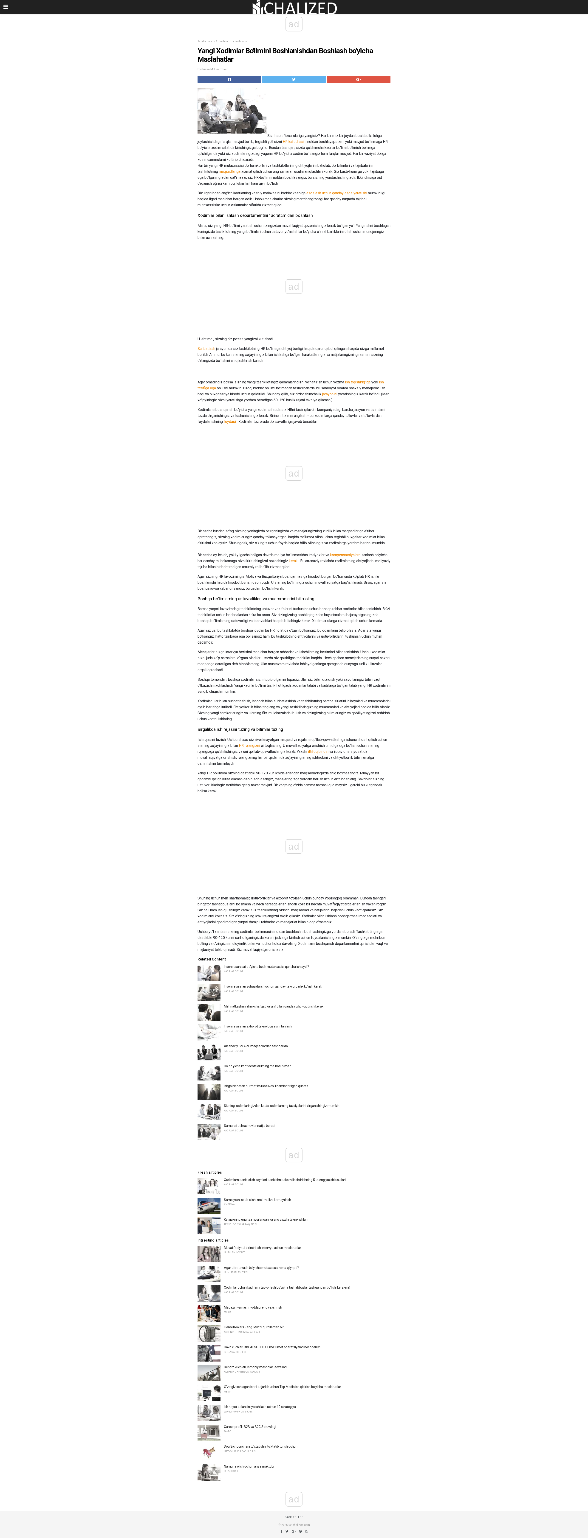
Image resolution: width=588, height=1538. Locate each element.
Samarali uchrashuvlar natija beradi (249, 1126)
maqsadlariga (229, 171)
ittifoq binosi (318, 751)
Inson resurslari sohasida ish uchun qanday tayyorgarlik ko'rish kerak (273, 986)
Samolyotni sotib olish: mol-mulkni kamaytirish (257, 1200)
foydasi (230, 421)
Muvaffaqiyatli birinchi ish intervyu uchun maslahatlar (262, 1248)
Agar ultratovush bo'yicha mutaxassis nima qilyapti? (261, 1268)
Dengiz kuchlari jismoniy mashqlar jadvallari (255, 1367)
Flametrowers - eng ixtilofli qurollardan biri (254, 1327)
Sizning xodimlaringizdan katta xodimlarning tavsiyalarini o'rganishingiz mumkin (281, 1106)
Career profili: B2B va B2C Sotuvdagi (250, 1427)
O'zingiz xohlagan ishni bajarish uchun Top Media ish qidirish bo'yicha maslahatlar (282, 1387)
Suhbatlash (206, 348)
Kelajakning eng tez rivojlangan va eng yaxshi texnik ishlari (266, 1219)
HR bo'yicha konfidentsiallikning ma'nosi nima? (257, 1066)
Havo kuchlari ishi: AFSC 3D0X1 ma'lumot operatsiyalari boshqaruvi (272, 1347)
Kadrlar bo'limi (206, 41)
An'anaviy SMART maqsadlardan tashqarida (256, 1046)
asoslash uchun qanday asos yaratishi (336, 193)
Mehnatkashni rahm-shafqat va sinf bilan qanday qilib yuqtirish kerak (273, 1006)
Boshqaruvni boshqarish (233, 41)
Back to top (294, 1517)
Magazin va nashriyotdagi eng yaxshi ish (253, 1307)
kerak (293, 561)
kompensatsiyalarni (345, 555)
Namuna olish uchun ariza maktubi (249, 1466)
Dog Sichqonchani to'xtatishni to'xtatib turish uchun (260, 1446)
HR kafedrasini (294, 142)
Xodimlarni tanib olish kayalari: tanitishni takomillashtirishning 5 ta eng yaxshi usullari (285, 1180)
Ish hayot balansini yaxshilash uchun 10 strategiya (260, 1407)
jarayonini (329, 394)
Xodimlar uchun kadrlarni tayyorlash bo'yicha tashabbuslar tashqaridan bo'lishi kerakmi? (287, 1287)
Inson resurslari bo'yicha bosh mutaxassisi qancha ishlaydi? (266, 967)
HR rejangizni (249, 745)
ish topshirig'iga (357, 382)
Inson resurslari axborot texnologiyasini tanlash (258, 1026)
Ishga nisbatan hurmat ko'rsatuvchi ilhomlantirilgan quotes (266, 1086)
